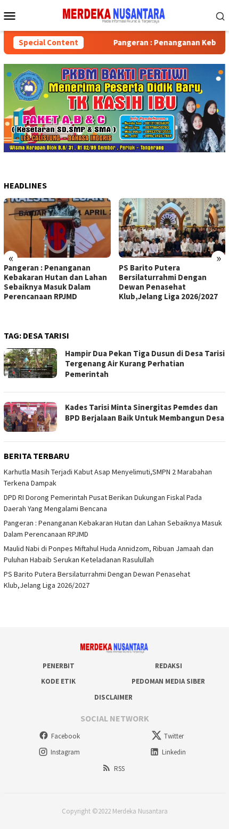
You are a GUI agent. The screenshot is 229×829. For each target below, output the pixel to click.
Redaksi (168, 665)
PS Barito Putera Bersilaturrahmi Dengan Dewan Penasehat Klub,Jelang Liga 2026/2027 (168, 282)
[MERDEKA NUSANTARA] (114, 14)
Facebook (65, 736)
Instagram (65, 752)
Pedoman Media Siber (168, 681)
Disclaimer (113, 697)
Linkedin (174, 752)
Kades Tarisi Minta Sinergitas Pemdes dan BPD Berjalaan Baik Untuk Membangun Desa (144, 412)
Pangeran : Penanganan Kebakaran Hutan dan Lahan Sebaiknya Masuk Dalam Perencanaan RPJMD (55, 282)
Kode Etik (58, 681)
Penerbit (59, 665)
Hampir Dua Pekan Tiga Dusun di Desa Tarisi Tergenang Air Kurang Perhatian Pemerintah (145, 363)
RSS (119, 768)
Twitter (174, 736)
